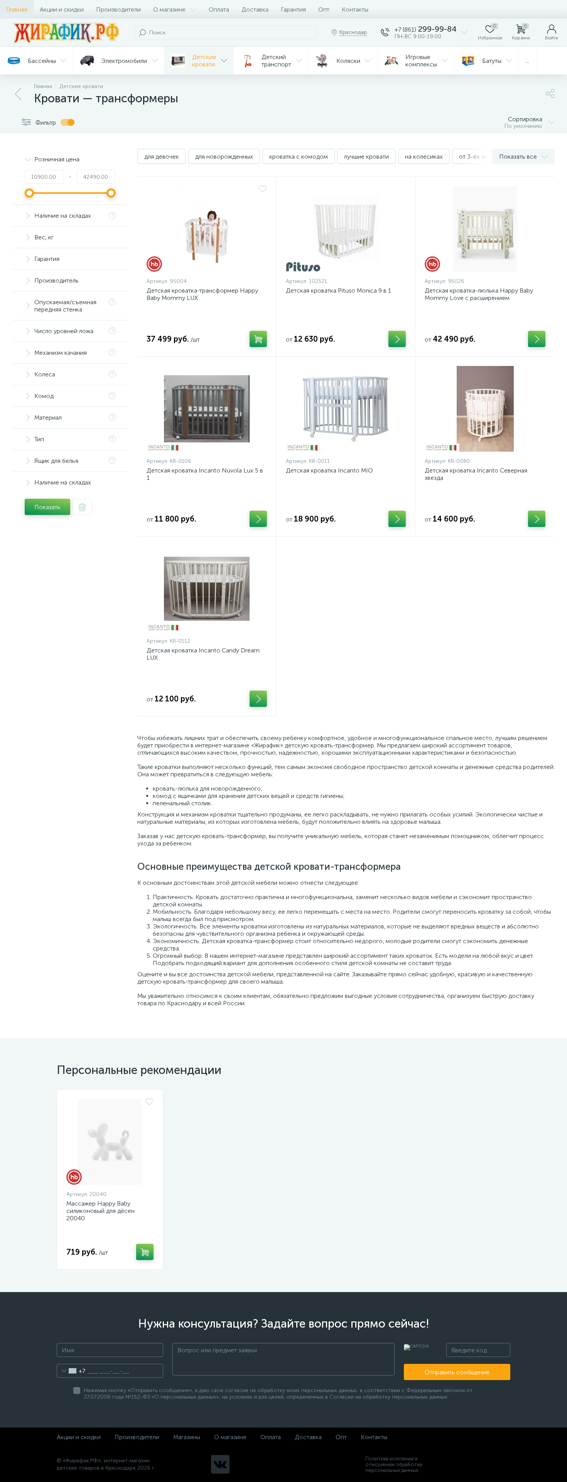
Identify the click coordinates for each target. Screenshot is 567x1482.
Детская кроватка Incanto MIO (329, 470)
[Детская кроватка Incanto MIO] (346, 409)
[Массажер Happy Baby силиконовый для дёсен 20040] (110, 1142)
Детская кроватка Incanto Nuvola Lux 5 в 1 (205, 474)
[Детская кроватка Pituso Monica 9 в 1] (346, 229)
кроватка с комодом (298, 156)
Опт (323, 9)
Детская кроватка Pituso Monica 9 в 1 (338, 290)
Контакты (355, 9)
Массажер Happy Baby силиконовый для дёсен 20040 (100, 1211)
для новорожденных (224, 156)
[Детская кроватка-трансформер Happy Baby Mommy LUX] (207, 229)
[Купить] (258, 339)
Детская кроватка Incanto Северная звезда (476, 474)
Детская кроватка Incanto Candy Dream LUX (203, 654)
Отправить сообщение (457, 1372)
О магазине (169, 9)
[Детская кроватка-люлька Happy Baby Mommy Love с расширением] (485, 229)
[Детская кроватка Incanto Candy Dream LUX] (207, 589)
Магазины (186, 1437)
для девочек (161, 156)
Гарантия (293, 9)
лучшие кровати (366, 156)
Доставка (254, 9)
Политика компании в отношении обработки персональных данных (393, 1464)
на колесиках (424, 156)
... (527, 60)
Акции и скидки (62, 9)
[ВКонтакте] (220, 1464)
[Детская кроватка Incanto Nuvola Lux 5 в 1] (207, 409)
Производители (118, 9)
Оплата (219, 9)
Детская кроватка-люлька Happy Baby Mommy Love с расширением (479, 294)
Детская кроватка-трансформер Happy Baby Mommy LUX (202, 294)
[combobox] (71, 1370)
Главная (16, 9)
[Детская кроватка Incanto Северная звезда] (485, 409)
